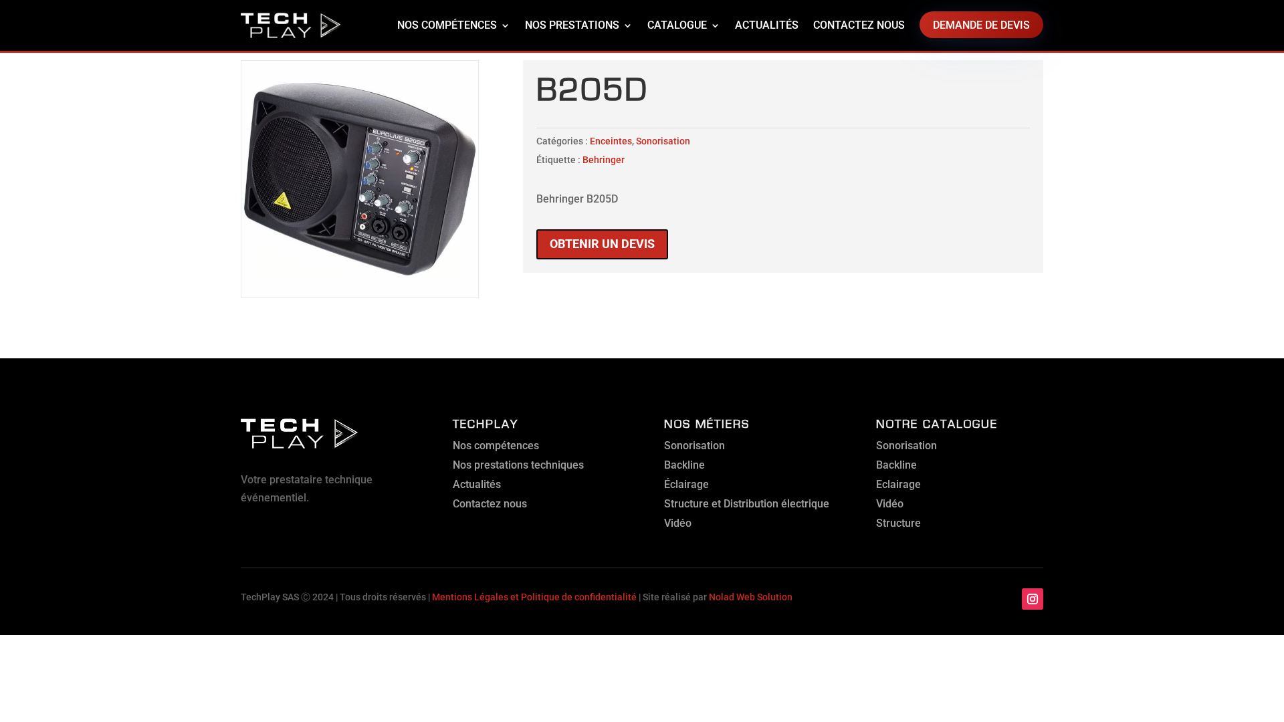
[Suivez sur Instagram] (1032, 599)
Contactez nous (859, 25)
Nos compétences (447, 25)
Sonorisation (663, 141)
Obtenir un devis (602, 244)
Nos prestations (572, 25)
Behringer (603, 159)
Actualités (766, 25)
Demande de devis (981, 25)
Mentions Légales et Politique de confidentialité (534, 597)
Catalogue (677, 25)
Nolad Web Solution (750, 597)
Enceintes (611, 141)
